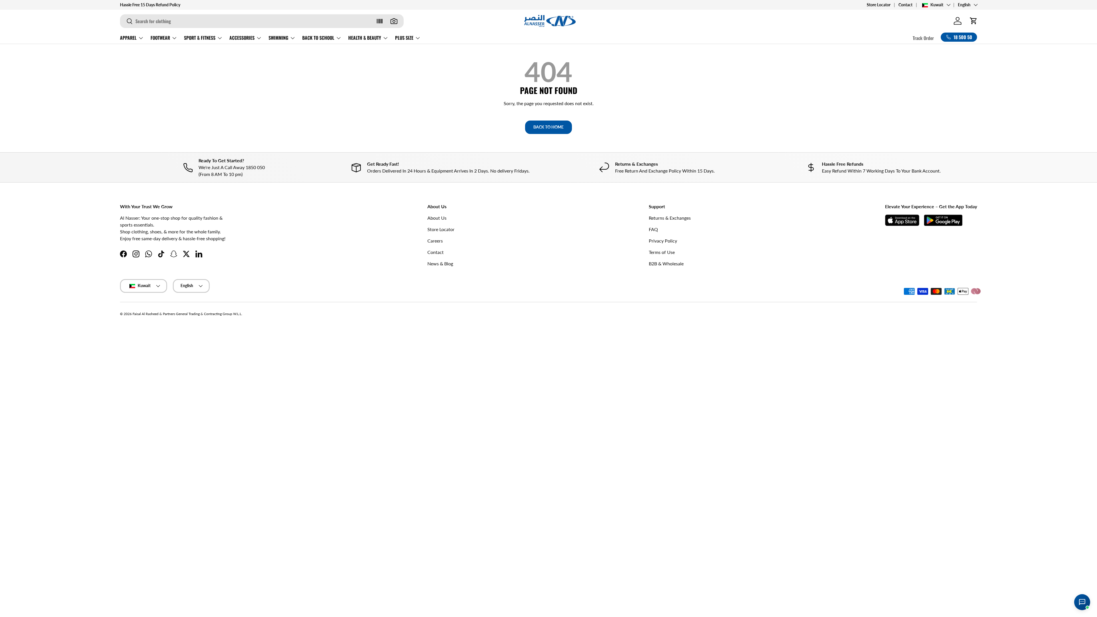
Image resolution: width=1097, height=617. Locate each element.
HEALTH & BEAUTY (364, 37)
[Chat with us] (1082, 602)
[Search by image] (394, 21)
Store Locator (878, 4)
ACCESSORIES (242, 37)
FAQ (653, 229)
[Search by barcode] (380, 21)
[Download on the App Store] (902, 220)
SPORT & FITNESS (199, 37)
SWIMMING (278, 37)
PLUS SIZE (404, 37)
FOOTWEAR (160, 37)
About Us (437, 218)
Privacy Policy (663, 240)
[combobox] (262, 21)
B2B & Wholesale (666, 263)
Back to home (548, 127)
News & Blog (440, 263)
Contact (905, 4)
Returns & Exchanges (670, 218)
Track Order (923, 38)
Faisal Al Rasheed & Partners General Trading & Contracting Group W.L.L (187, 314)
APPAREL (128, 37)
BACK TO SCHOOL (318, 37)
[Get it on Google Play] (943, 220)
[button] (973, 21)
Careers (435, 240)
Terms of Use (662, 252)
